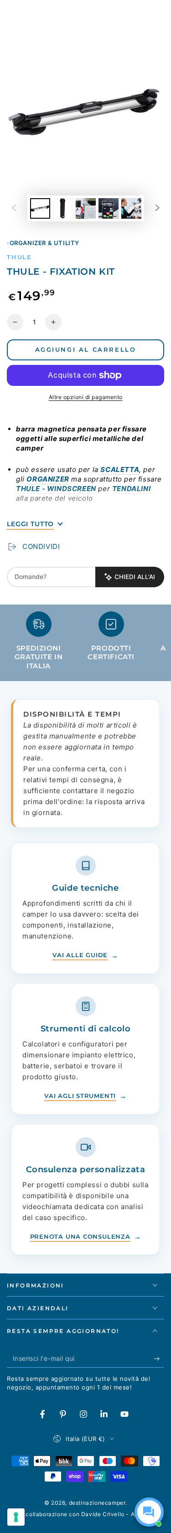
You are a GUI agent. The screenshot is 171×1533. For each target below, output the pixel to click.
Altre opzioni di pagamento (86, 397)
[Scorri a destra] (157, 209)
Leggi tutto (30, 524)
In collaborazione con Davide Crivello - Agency (85, 1514)
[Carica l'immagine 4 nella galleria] (108, 208)
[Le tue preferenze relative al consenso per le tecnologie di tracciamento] (16, 1517)
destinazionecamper (97, 1502)
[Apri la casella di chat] (149, 1512)
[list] (85, 644)
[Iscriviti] (159, 1358)
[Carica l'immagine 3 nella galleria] (86, 208)
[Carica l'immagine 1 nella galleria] (40, 208)
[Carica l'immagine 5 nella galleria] (131, 208)
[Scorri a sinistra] (14, 209)
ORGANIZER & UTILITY (44, 242)
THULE (19, 257)
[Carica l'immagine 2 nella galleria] (63, 208)
